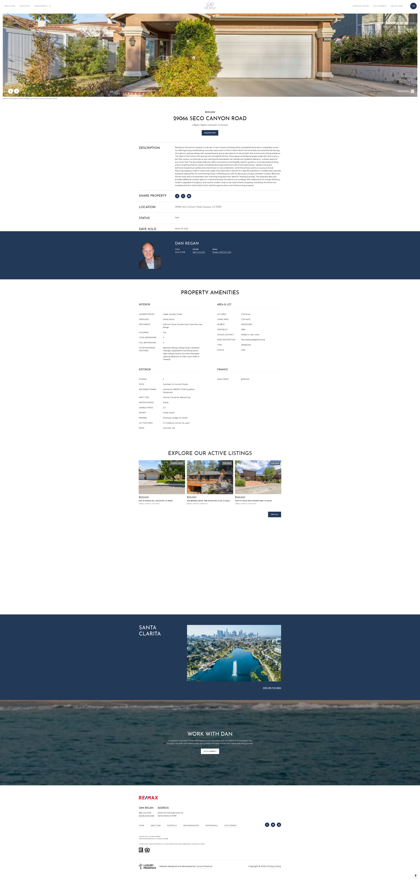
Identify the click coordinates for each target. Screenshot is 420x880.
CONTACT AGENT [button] (185, 259)
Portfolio (25, 6)
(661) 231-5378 (396, 6)
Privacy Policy (274, 866)
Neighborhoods (191, 825)
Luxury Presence (204, 866)
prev (10, 91)
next (16, 91)
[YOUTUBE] (273, 825)
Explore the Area (272, 688)
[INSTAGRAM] (267, 825)
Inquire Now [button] (210, 133)
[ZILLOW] (279, 825)
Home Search (40, 6)
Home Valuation (361, 6)
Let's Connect (230, 825)
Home (141, 825)
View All (274, 514)
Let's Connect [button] (210, 751)
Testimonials (211, 825)
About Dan (9, 6)
